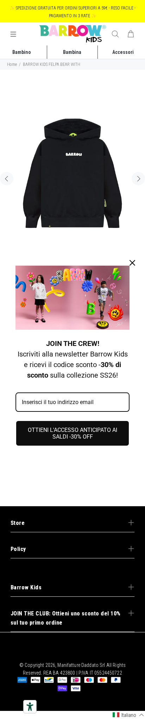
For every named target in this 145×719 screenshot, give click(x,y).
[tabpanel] (72, 174)
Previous (6, 178)
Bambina (72, 52)
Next (138, 178)
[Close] (132, 262)
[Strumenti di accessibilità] (30, 706)
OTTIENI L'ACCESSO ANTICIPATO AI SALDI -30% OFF (72, 433)
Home (12, 64)
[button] (128, 715)
